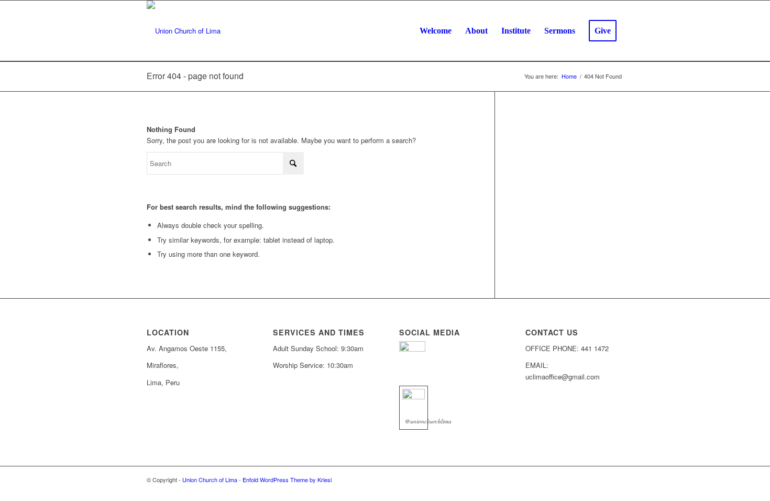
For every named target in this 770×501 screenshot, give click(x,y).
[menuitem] (435, 31)
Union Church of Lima (209, 479)
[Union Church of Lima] (184, 31)
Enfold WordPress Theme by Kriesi (287, 479)
